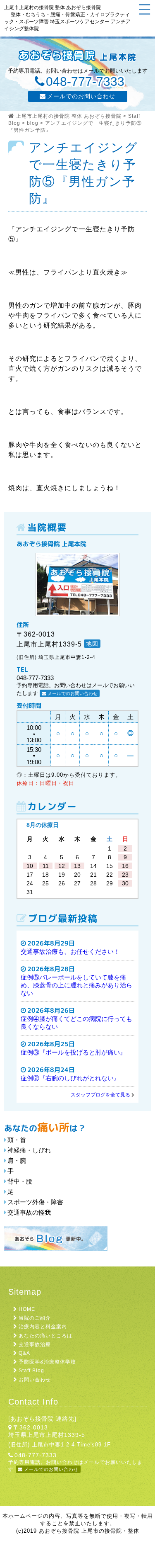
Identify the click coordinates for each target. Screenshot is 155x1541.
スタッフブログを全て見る (100, 1095)
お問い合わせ (35, 1380)
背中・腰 (19, 1181)
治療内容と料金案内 (43, 1327)
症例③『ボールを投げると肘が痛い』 (73, 1052)
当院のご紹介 (35, 1318)
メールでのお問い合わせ (81, 96)
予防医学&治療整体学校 (47, 1362)
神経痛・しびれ (29, 1150)
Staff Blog (31, 1370)
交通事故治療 (35, 1344)
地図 (92, 643)
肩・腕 (16, 1160)
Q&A (24, 1353)
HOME (27, 1309)
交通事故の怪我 (29, 1212)
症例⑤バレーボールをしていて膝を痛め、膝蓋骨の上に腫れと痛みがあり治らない (76, 985)
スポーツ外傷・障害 (35, 1202)
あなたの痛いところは (45, 1336)
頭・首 (16, 1139)
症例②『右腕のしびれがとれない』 (70, 1078)
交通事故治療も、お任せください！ (70, 951)
